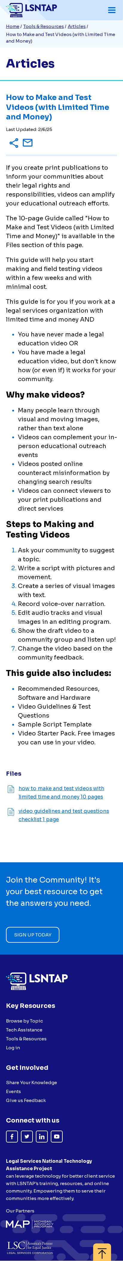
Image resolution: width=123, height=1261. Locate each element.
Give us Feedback (26, 1100)
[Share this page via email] (27, 144)
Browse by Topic (24, 1021)
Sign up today (32, 935)
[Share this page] (13, 144)
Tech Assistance (24, 1030)
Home (12, 26)
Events (13, 1091)
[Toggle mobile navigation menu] (112, 10)
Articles (77, 26)
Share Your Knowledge (31, 1082)
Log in (13, 1047)
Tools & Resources (43, 26)
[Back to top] (102, 1249)
